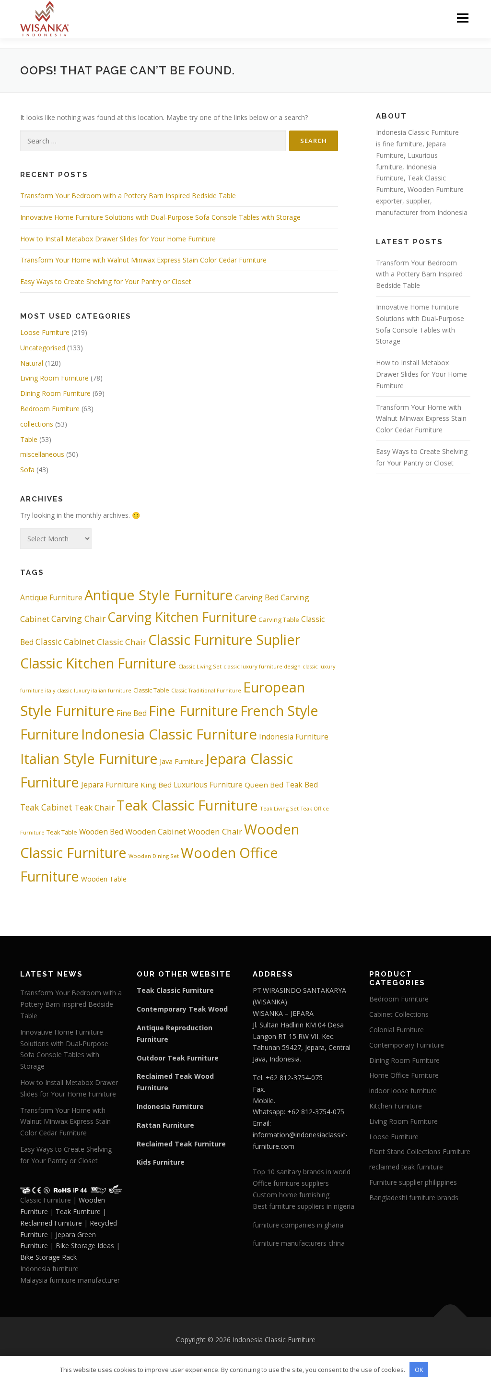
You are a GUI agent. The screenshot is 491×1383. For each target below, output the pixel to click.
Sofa (27, 469)
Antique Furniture (51, 597)
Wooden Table (104, 878)
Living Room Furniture (54, 377)
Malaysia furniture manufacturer (70, 1280)
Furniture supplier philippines (413, 1182)
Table (28, 439)
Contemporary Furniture (406, 1044)
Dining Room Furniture (55, 393)
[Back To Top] (450, 1317)
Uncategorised (42, 347)
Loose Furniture (45, 332)
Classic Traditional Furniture (206, 690)
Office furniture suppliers (291, 1183)
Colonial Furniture (396, 1029)
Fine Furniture (193, 710)
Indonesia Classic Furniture (169, 734)
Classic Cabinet (65, 641)
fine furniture (402, 143)
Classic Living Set (200, 666)
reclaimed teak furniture (406, 1166)
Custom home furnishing (291, 1194)
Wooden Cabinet (155, 831)
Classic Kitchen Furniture (98, 663)
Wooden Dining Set (154, 855)
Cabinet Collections (399, 1014)
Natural (31, 363)
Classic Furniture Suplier (224, 639)
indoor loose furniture (403, 1090)
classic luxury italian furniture (94, 690)
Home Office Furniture (404, 1075)
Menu (462, 18)
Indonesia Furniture (293, 736)
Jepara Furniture (110, 784)
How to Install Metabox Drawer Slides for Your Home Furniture (118, 238)
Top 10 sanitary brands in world (302, 1171)
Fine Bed (132, 713)
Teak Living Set (279, 808)
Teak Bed (301, 784)
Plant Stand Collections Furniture (419, 1151)
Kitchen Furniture (395, 1105)
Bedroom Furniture (50, 408)
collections (36, 424)
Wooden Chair (215, 831)
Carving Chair (78, 618)
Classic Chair (121, 641)
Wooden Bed (101, 831)
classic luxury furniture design (262, 666)
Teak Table (62, 832)
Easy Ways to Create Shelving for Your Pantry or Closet (105, 281)
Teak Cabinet (46, 807)
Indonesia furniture (49, 1268)
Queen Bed (264, 784)
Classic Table (151, 690)
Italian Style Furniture (89, 758)
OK (419, 1369)
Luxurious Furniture (208, 784)
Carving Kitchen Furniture (182, 617)
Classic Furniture (45, 1199)
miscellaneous (42, 454)
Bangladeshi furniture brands (413, 1197)
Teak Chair (94, 807)
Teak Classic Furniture (187, 805)
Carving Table (278, 619)
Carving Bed (257, 597)
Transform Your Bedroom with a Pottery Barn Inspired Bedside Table (128, 195)
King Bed (156, 784)
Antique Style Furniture (158, 594)
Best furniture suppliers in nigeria (303, 1206)
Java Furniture (182, 761)
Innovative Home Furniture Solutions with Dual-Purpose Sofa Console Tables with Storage (160, 217)
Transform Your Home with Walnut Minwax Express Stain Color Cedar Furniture (143, 259)
